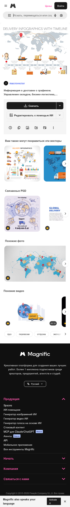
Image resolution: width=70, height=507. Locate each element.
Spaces (8, 405)
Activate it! (53, 501)
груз (9, 334)
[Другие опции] (53, 127)
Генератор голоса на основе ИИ (22, 423)
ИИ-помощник (12, 409)
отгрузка (41, 334)
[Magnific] (35, 354)
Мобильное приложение (18, 444)
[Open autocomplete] (8, 15)
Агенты (12, 436)
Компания (11, 469)
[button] (35, 384)
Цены (48, 6)
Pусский (35, 383)
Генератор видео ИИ (16, 418)
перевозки (24, 334)
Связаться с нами (16, 479)
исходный (24, 31)
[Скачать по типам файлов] (59, 105)
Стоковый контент (14, 427)
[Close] (65, 501)
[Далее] (65, 164)
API (6, 440)
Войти (60, 6)
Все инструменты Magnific (19, 449)
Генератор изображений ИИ (20, 414)
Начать (9, 458)
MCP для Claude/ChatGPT (23, 431)
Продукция (11, 399)
